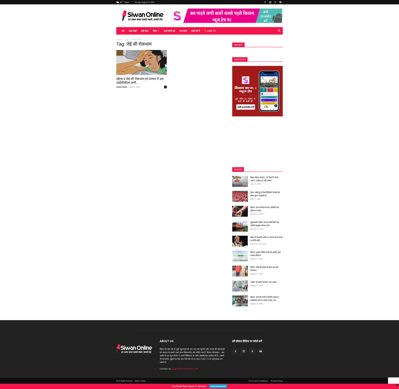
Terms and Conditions (258, 380)
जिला (155, 30)
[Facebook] (265, 2)
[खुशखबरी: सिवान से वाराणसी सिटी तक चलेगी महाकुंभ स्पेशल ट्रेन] (240, 226)
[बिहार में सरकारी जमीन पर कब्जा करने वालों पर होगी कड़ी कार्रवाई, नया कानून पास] (240, 241)
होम (123, 30)
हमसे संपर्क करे (169, 30)
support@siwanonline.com (185, 368)
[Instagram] (270, 2)
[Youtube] (280, 2)
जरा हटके (183, 30)
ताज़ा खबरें (133, 30)
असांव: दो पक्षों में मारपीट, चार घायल (263, 282)
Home (119, 39)
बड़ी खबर (145, 30)
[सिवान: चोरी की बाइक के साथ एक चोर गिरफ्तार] (240, 271)
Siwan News (121, 87)
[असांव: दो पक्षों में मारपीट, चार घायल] (240, 286)
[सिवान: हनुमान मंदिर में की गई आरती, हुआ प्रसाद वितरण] (240, 256)
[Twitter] (275, 2)
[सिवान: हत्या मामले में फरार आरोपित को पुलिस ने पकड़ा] (240, 211)
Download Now (218, 386)
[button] (279, 31)
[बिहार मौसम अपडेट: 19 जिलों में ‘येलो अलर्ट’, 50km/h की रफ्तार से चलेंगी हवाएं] (240, 181)
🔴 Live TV (210, 30)
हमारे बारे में (195, 30)
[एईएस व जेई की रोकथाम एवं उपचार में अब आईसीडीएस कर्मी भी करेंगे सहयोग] (141, 62)
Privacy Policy (277, 380)
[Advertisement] (257, 141)
